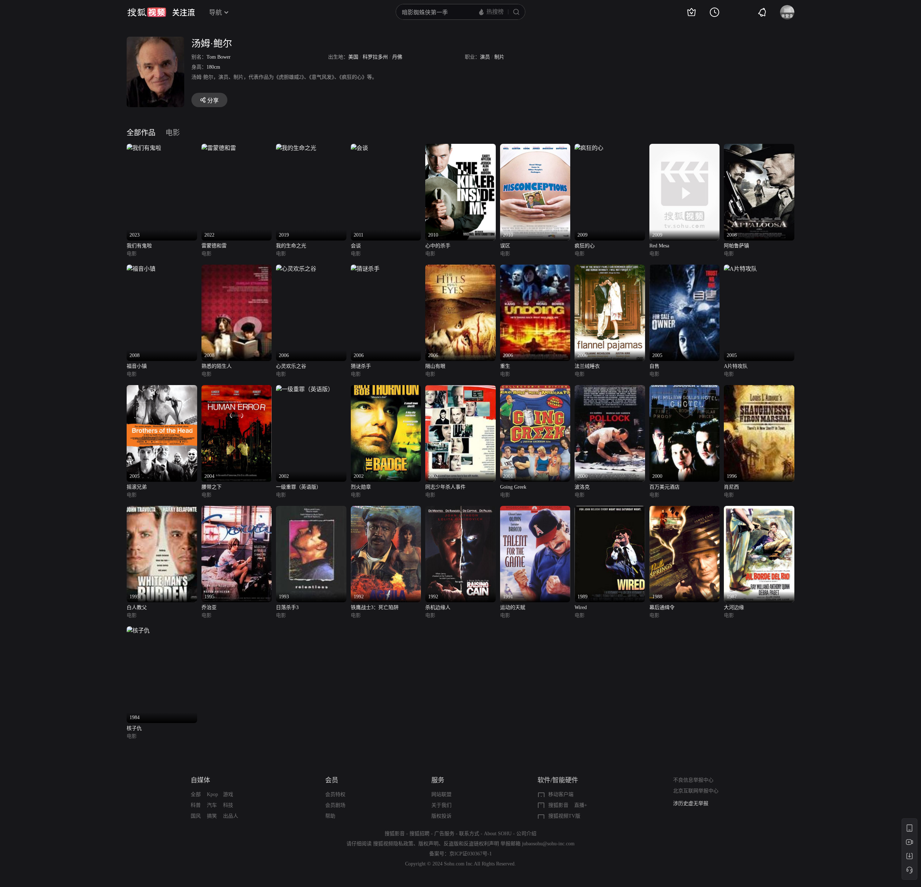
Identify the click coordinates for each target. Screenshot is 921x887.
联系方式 (469, 833)
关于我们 (441, 805)
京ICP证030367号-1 (470, 853)
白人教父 (137, 607)
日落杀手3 (287, 607)
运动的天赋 (512, 607)
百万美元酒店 (664, 487)
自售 (654, 366)
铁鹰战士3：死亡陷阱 (375, 607)
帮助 (330, 816)
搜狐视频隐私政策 (393, 843)
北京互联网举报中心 (695, 791)
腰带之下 (211, 487)
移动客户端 (560, 794)
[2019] (296, 148)
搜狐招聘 (419, 833)
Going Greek (513, 487)
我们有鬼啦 (139, 245)
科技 (228, 805)
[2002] (305, 389)
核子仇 (134, 728)
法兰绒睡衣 (587, 366)
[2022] (218, 148)
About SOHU (498, 833)
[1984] (138, 630)
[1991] (535, 510)
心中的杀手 (437, 245)
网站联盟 (441, 794)
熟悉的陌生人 (216, 366)
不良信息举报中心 (693, 780)
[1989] (610, 510)
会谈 (356, 245)
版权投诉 (441, 816)
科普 (196, 805)
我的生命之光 (291, 245)
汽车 (212, 805)
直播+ (580, 805)
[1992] (386, 510)
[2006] (296, 269)
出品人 (230, 816)
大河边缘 (734, 607)
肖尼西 (731, 487)
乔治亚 (209, 607)
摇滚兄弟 (137, 487)
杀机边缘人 (437, 607)
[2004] (236, 389)
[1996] (759, 389)
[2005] (684, 269)
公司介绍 (526, 833)
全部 (196, 794)
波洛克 (582, 487)
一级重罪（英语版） (298, 487)
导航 (215, 12)
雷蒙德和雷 (214, 245)
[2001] (535, 389)
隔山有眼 (435, 366)
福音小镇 (137, 366)
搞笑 (212, 816)
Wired (581, 607)
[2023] (144, 148)
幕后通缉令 (662, 607)
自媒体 (200, 780)
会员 (331, 780)
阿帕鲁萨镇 (736, 245)
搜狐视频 (147, 12)
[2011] (359, 148)
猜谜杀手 (361, 366)
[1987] (759, 510)
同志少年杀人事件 (445, 487)
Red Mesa (659, 245)
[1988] (684, 510)
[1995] (162, 510)
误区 (505, 245)
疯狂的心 (585, 245)
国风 (196, 816)
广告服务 (444, 833)
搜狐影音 (558, 805)
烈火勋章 (361, 487)
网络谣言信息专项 (693, 807)
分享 (213, 100)
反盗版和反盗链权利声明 (471, 843)
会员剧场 (335, 805)
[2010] (460, 148)
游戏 (228, 794)
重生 (505, 366)
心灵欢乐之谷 (291, 366)
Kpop (212, 794)
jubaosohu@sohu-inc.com (548, 843)
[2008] (759, 148)
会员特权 (335, 794)
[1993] (311, 510)
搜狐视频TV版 (564, 816)
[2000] (610, 389)
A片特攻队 (736, 366)
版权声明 (428, 843)
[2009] (589, 148)
